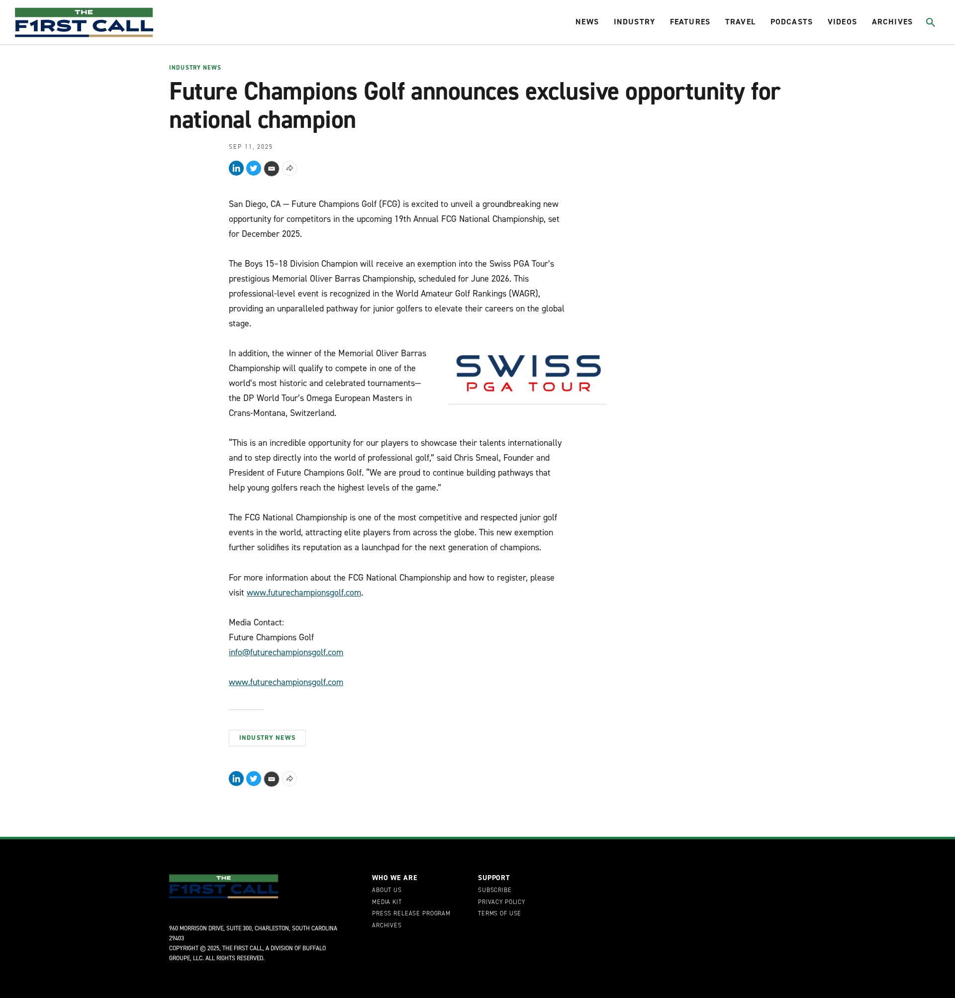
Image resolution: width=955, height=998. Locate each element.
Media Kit (387, 902)
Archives (892, 21)
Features (690, 21)
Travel (740, 21)
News (587, 21)
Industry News (195, 68)
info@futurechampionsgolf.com (286, 652)
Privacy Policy (501, 902)
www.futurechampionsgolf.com (304, 593)
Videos (842, 21)
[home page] (84, 22)
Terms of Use (499, 913)
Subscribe (495, 890)
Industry (634, 21)
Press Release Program (411, 913)
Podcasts (791, 21)
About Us (387, 890)
